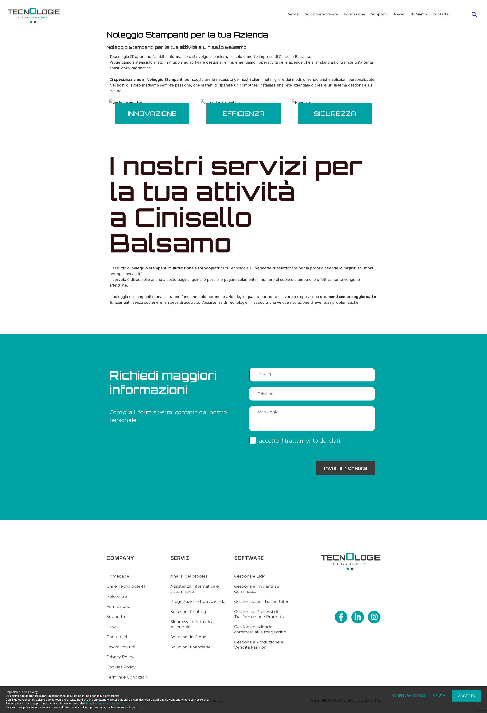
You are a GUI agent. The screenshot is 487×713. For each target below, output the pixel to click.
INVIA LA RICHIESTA (345, 468)
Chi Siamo (418, 14)
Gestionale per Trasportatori (262, 601)
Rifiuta (439, 695)
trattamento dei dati (312, 440)
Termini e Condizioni (127, 677)
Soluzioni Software (321, 14)
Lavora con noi (121, 646)
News (399, 14)
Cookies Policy (121, 667)
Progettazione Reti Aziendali (199, 601)
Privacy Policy (120, 657)
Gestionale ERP (249, 576)
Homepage (118, 576)
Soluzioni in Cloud (188, 636)
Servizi (293, 14)
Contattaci (442, 14)
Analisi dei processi (189, 576)
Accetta (466, 696)
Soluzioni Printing (188, 611)
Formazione (354, 14)
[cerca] (474, 14)
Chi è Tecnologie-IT (126, 586)
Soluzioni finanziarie (190, 647)
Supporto (379, 14)
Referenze (117, 596)
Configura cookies (409, 695)
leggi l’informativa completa (103, 703)
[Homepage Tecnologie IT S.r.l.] (34, 15)
